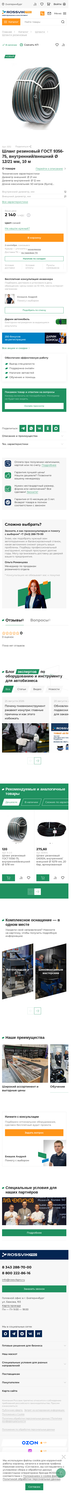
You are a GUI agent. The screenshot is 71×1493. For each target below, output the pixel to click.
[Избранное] (42, 4)
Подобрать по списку (34, 310)
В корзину (34, 237)
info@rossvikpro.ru (13, 1279)
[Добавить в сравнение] (63, 45)
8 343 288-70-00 (17, 1267)
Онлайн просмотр (34, 406)
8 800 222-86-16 (16, 1273)
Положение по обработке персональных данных (28, 1429)
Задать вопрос (34, 1132)
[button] (37, 760)
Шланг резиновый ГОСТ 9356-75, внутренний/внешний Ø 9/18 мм (16, 860)
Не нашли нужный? (17, 228)
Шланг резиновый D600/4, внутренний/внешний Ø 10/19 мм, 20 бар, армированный (51, 860)
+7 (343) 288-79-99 (32, 534)
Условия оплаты (30, 266)
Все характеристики (15, 201)
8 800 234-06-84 (42, 13)
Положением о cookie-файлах (42, 1475)
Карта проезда (11, 1305)
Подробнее (49, 465)
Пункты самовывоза (52, 266)
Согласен (34, 1486)
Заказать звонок (34, 1288)
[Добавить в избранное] (57, 45)
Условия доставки (10, 266)
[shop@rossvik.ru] (49, 13)
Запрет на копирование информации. (44, 1410)
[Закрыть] (63, 1456)
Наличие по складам (34, 258)
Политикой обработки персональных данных (31, 1479)
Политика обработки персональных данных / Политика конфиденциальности (32, 1419)
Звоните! (32, 491)
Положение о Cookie (13, 1414)
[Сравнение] (35, 4)
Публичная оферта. (12, 1410)
